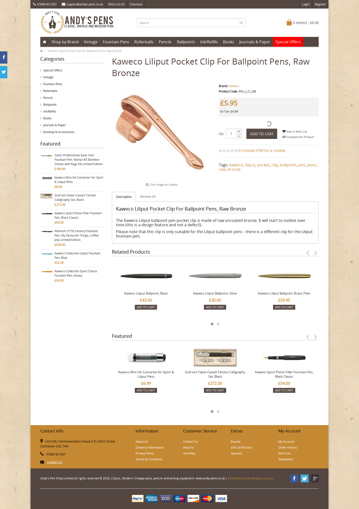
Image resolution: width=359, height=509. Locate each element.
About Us (142, 442)
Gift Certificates (241, 447)
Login (306, 4)
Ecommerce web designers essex (251, 478)
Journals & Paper (254, 42)
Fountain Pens (116, 42)
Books (228, 42)
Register (320, 4)
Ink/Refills (209, 42)
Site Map (189, 453)
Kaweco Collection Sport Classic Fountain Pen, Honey (75, 273)
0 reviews (246, 150)
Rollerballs (144, 42)
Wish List (284, 453)
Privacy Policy (145, 453)
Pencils (165, 42)
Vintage (91, 42)
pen (301, 165)
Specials (236, 453)
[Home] (44, 42)
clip (275, 165)
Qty (221, 134)
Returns (188, 447)
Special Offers (288, 42)
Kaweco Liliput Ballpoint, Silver (215, 293)
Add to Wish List (296, 131)
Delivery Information (149, 447)
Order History (287, 447)
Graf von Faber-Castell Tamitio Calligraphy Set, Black (75, 197)
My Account (286, 442)
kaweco (236, 165)
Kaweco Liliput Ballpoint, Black (146, 293)
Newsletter (285, 459)
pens (311, 165)
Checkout (136, 4)
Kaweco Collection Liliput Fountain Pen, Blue (77, 255)
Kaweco (234, 86)
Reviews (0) (148, 196)
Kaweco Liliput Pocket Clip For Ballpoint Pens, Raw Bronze (84, 51)
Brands (236, 442)
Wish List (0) (116, 4)
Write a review (272, 150)
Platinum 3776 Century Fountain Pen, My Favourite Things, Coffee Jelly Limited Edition (76, 235)
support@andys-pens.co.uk (84, 4)
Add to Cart (262, 133)
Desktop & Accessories (58, 132)
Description (124, 197)
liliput (250, 165)
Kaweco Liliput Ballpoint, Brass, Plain (284, 293)
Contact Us (54, 462)
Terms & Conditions (149, 459)
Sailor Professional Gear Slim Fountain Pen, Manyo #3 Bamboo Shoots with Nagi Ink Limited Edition (78, 159)
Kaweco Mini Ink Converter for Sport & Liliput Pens (78, 179)
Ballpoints (186, 42)
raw (222, 169)
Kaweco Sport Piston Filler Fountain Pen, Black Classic (78, 215)
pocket (263, 165)
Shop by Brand (65, 42)
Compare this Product (300, 137)
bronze (234, 169)
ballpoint (288, 165)
